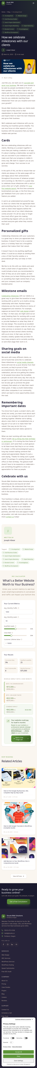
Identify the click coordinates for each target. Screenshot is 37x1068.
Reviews (4, 1000)
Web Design (5, 955)
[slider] (15, 629)
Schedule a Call (7, 1013)
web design (24, 311)
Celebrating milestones (10, 296)
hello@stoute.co (9, 933)
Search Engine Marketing (12, 25)
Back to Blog (8, 78)
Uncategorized (9, 15)
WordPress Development (11, 32)
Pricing (4, 984)
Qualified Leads (9, 626)
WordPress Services (8, 961)
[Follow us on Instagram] (7, 944)
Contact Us (5, 1009)
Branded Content (9, 29)
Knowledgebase (23, 29)
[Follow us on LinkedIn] (12, 944)
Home (3, 12)
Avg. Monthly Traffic (10, 608)
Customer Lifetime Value (12, 639)
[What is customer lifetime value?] (21, 639)
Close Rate (7, 633)
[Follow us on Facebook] (3, 944)
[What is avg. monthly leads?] (18, 617)
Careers (4, 997)
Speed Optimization (8, 968)
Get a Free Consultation (18, 902)
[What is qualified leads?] (15, 626)
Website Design (22, 15)
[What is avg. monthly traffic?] (18, 608)
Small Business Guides (11, 19)
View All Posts (17, 876)
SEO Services (6, 958)
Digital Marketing (28, 25)
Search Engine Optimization (12, 22)
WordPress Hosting (8, 965)
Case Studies (6, 987)
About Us (4, 980)
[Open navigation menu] (33, 3)
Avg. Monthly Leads (10, 617)
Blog (8, 12)
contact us (10, 517)
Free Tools (5, 1016)
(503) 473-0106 (9, 930)
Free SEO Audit (6, 971)
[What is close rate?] (12, 632)
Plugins (4, 990)
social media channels (25, 362)
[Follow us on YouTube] (16, 944)
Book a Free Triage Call (19, 738)
